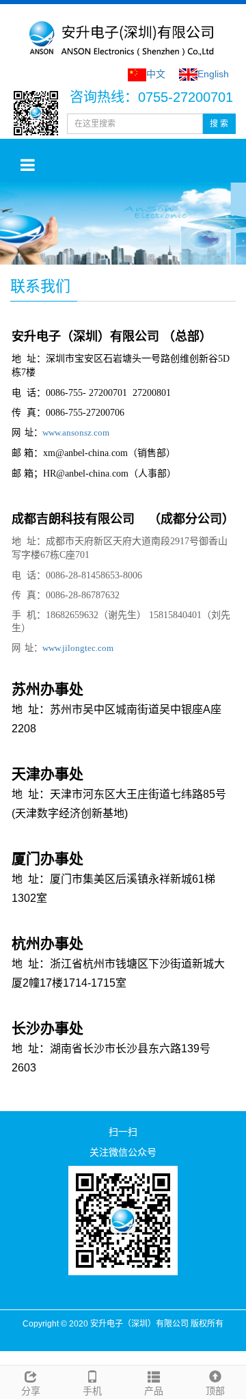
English (213, 73)
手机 (92, 1390)
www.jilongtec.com (77, 648)
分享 (30, 1390)
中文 (155, 73)
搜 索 (219, 124)
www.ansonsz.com (75, 432)
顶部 (215, 1390)
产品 (153, 1390)
